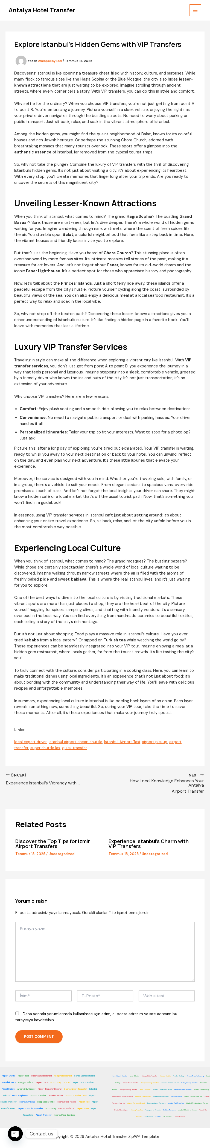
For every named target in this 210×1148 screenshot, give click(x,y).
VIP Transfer (167, 1117)
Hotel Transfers (145, 1090)
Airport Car (203, 1110)
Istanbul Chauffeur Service (162, 1090)
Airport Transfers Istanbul (30, 1108)
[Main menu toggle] (195, 10)
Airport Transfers (36, 846)
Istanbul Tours (9, 1082)
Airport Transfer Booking (50, 1088)
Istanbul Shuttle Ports (143, 1096)
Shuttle (158, 1117)
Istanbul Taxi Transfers (176, 1103)
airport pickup (154, 741)
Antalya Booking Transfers (150, 1083)
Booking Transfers (169, 1110)
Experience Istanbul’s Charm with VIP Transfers (149, 843)
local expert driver (30, 741)
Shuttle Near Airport (121, 1110)
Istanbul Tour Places (66, 1101)
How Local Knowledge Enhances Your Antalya (167, 783)
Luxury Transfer (179, 1117)
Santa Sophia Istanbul (84, 1075)
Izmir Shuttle (134, 1076)
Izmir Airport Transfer (119, 1076)
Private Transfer (176, 1096)
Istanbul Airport (56, 1095)
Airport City (50, 1108)
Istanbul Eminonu (27, 1101)
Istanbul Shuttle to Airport (187, 1110)
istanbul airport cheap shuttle (75, 741)
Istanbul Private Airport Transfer (197, 1103)
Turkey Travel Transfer (130, 1083)
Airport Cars (42, 1082)
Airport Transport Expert (136, 1103)
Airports (139, 1117)
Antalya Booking (178, 1076)
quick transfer (74, 747)
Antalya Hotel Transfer (42, 10)
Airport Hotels (8, 1088)
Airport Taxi (23, 1075)
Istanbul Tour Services (64, 1114)
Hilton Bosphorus (20, 1095)
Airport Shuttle (9, 1075)
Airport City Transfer (60, 1082)
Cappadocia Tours (46, 1101)
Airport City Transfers (84, 1082)
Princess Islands (66, 1108)
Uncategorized (61, 854)
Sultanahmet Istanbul (41, 1075)
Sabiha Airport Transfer (75, 1088)
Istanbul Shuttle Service (170, 1083)
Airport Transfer (188, 791)
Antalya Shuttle (165, 1076)
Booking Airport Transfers (156, 1103)
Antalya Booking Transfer (128, 1090)
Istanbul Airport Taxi (122, 741)
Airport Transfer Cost (76, 1095)
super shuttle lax (45, 747)
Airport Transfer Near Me (193, 1096)
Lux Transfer (148, 1117)
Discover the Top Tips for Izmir (52, 841)
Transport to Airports (153, 1110)
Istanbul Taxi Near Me (160, 1096)
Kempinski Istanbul (63, 1075)
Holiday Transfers (137, 1110)
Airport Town (83, 1108)
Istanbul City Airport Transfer (122, 1096)
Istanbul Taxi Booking (201, 1090)
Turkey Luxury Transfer (189, 1083)
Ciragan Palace (25, 1082)
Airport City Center (26, 1088)
